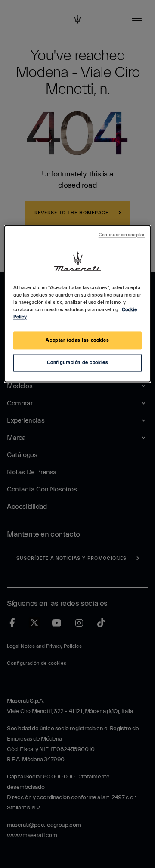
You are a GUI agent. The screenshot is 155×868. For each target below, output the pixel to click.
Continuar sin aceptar (122, 235)
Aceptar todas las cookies (77, 340)
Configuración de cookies (77, 363)
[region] (77, 304)
